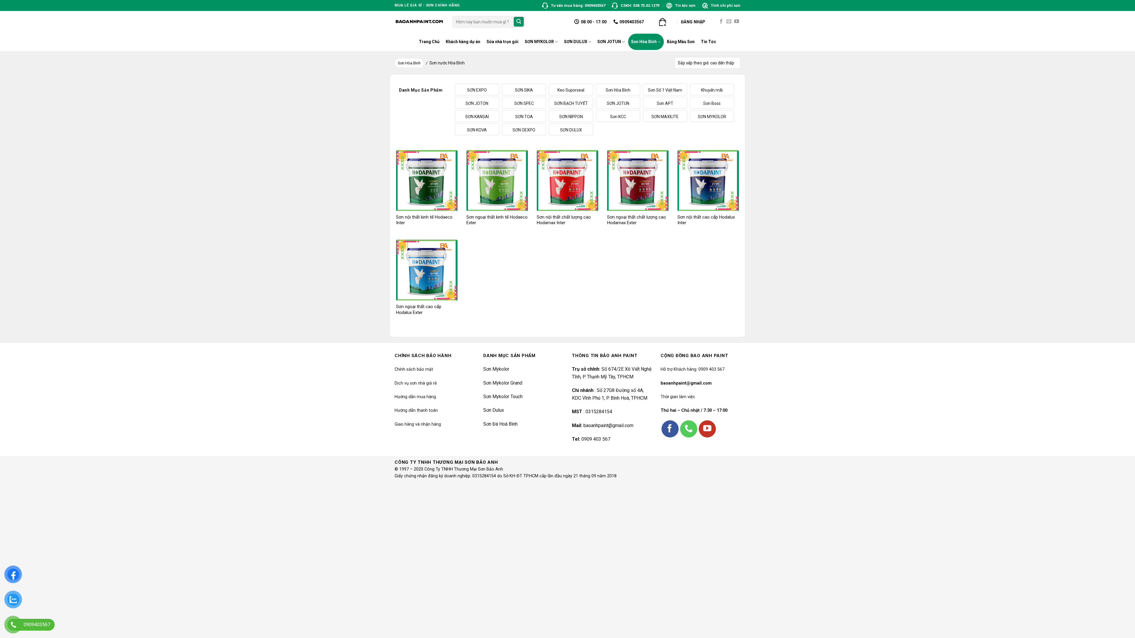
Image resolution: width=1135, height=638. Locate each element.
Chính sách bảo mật (414, 369)
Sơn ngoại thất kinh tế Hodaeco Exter (497, 220)
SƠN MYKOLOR (539, 41)
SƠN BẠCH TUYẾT (571, 103)
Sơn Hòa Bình (644, 41)
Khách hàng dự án (463, 41)
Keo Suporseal (570, 90)
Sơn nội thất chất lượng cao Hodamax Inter (564, 220)
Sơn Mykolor (496, 369)
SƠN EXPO (477, 90)
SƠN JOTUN (609, 41)
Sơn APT (665, 103)
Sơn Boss (712, 103)
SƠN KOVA (477, 130)
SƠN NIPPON (571, 116)
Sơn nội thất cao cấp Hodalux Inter (706, 220)
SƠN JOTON (477, 103)
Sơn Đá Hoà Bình (500, 424)
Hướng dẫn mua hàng (415, 396)
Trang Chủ (429, 41)
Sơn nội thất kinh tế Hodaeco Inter (424, 220)
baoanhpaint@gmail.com (608, 425)
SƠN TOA (524, 116)
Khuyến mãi (712, 90)
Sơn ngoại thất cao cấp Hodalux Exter (418, 309)
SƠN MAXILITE (665, 116)
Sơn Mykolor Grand (502, 383)
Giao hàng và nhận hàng (418, 424)
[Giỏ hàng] (662, 22)
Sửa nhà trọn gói (502, 41)
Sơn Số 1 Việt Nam (665, 90)
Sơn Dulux (493, 410)
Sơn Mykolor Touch (503, 396)
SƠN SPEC (524, 103)
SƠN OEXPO (524, 130)
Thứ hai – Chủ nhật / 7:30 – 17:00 (694, 410)
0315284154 (599, 411)
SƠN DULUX (575, 41)
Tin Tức (708, 41)
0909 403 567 (595, 439)
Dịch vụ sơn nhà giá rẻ (416, 383)
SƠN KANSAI (477, 116)
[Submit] (519, 22)
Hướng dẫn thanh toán (416, 410)
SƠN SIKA (524, 90)
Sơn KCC (618, 116)
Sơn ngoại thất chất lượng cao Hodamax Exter (636, 220)
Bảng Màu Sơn (681, 41)
